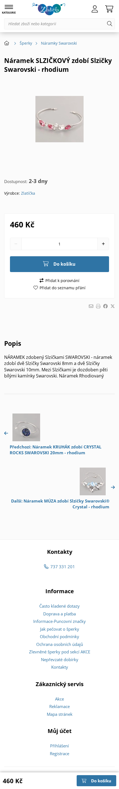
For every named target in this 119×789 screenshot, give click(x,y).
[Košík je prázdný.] (109, 9)
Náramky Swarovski (59, 43)
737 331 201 (62, 566)
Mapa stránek (60, 714)
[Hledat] (109, 23)
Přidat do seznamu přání (63, 287)
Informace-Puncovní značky (59, 621)
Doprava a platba (59, 614)
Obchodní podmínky (59, 636)
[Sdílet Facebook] (105, 306)
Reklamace (59, 706)
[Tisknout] (98, 306)
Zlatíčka (28, 193)
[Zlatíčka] (48, 9)
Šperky (26, 43)
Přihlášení (59, 746)
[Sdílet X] (112, 306)
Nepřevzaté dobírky (59, 659)
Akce (59, 699)
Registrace (59, 753)
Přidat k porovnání (62, 280)
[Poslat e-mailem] (91, 306)
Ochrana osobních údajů (59, 644)
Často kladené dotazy (59, 606)
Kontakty (59, 667)
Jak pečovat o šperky (59, 629)
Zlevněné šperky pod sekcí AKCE (59, 651)
